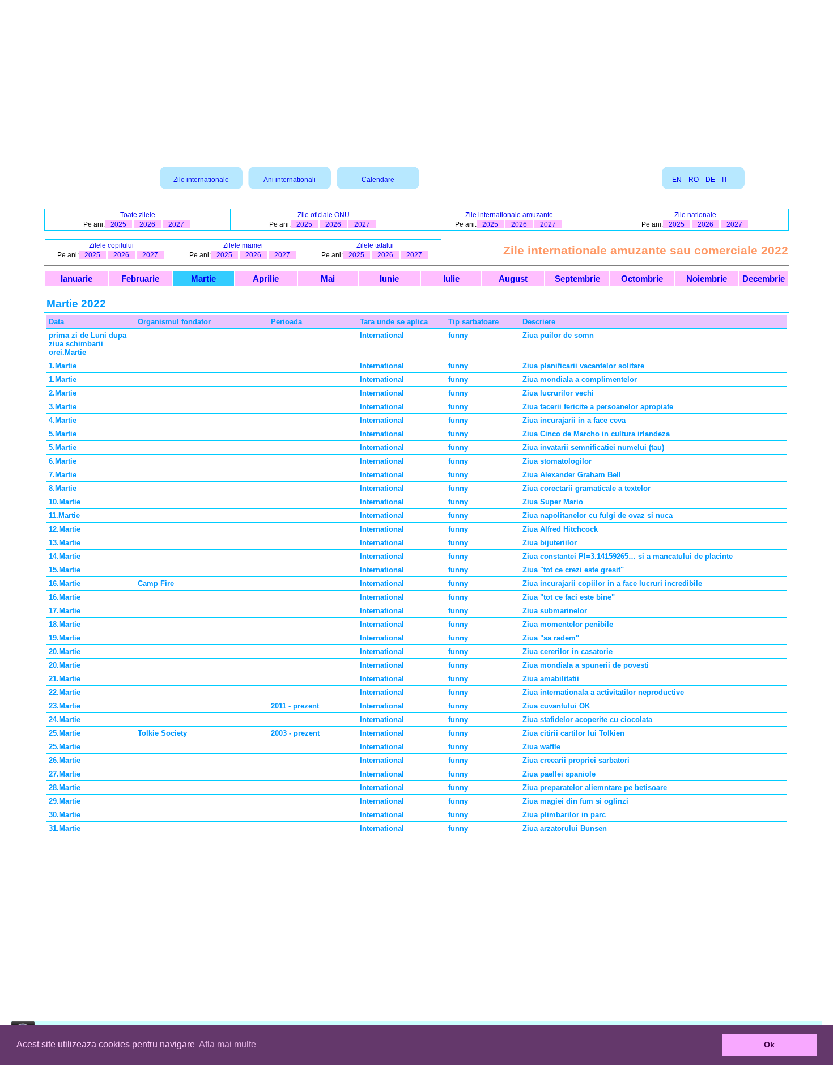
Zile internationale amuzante (509, 215)
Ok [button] (769, 1044)
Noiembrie (706, 278)
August (513, 278)
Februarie (140, 278)
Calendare (378, 180)
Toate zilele (137, 215)
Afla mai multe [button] (227, 1044)
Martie (203, 278)
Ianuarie (76, 278)
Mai (328, 278)
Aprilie (266, 278)
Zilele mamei (243, 245)
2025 (118, 224)
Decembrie (763, 278)
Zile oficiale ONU (324, 215)
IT (725, 180)
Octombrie (642, 278)
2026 (147, 224)
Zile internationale (201, 180)
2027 (176, 224)
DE (710, 180)
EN (677, 180)
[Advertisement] (416, 79)
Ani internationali (290, 180)
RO (693, 180)
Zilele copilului (111, 245)
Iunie (389, 278)
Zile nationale (695, 215)
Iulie (451, 278)
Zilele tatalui (375, 245)
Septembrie (577, 278)
